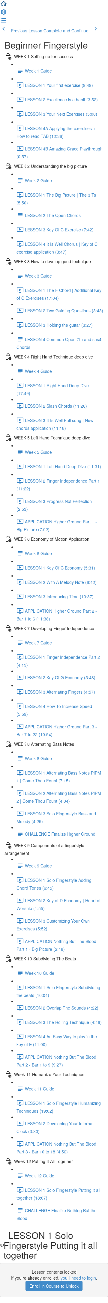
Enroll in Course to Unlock (54, 1286)
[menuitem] (3, 14)
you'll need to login (78, 1278)
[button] (3, 5)
